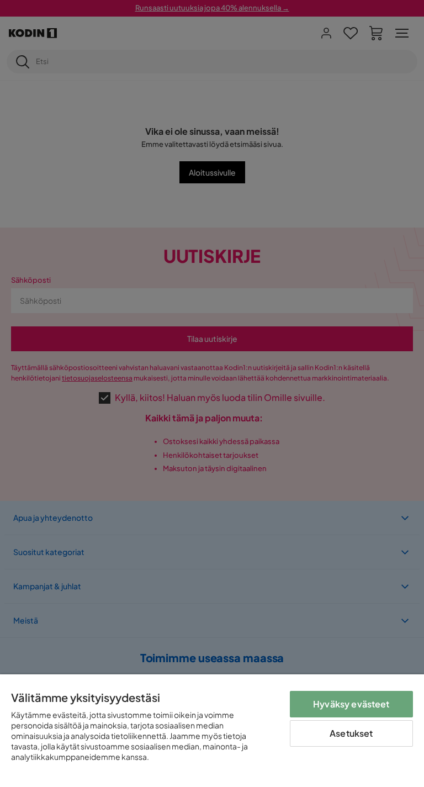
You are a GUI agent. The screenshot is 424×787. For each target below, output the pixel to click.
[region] (212, 730)
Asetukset (351, 733)
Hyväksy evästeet (351, 704)
